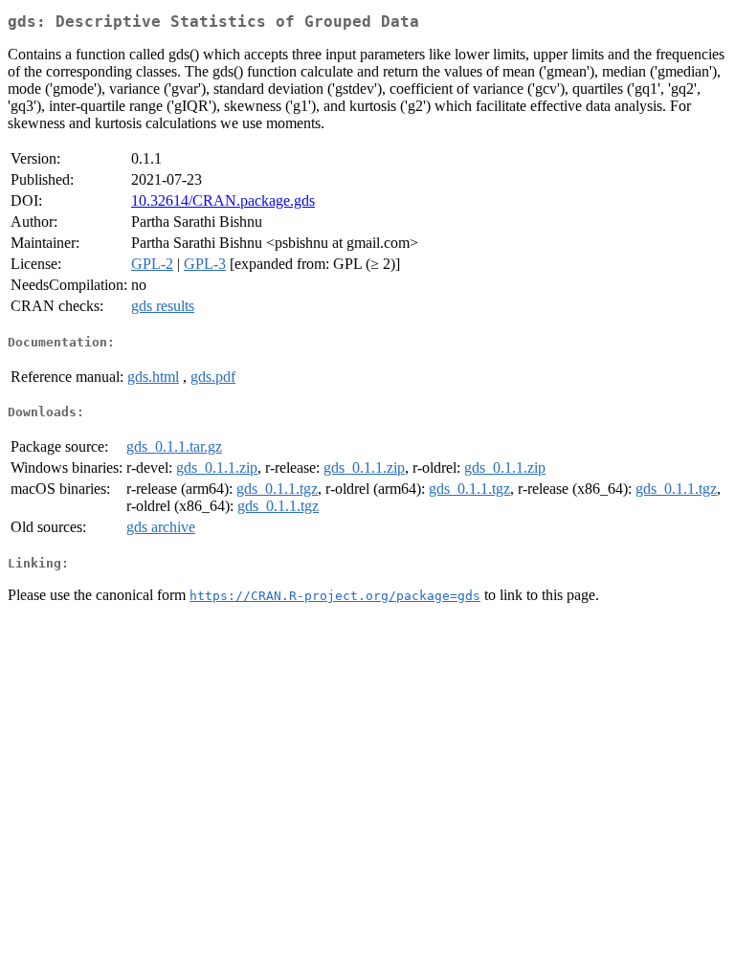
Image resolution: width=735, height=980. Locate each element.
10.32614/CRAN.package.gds (223, 200)
